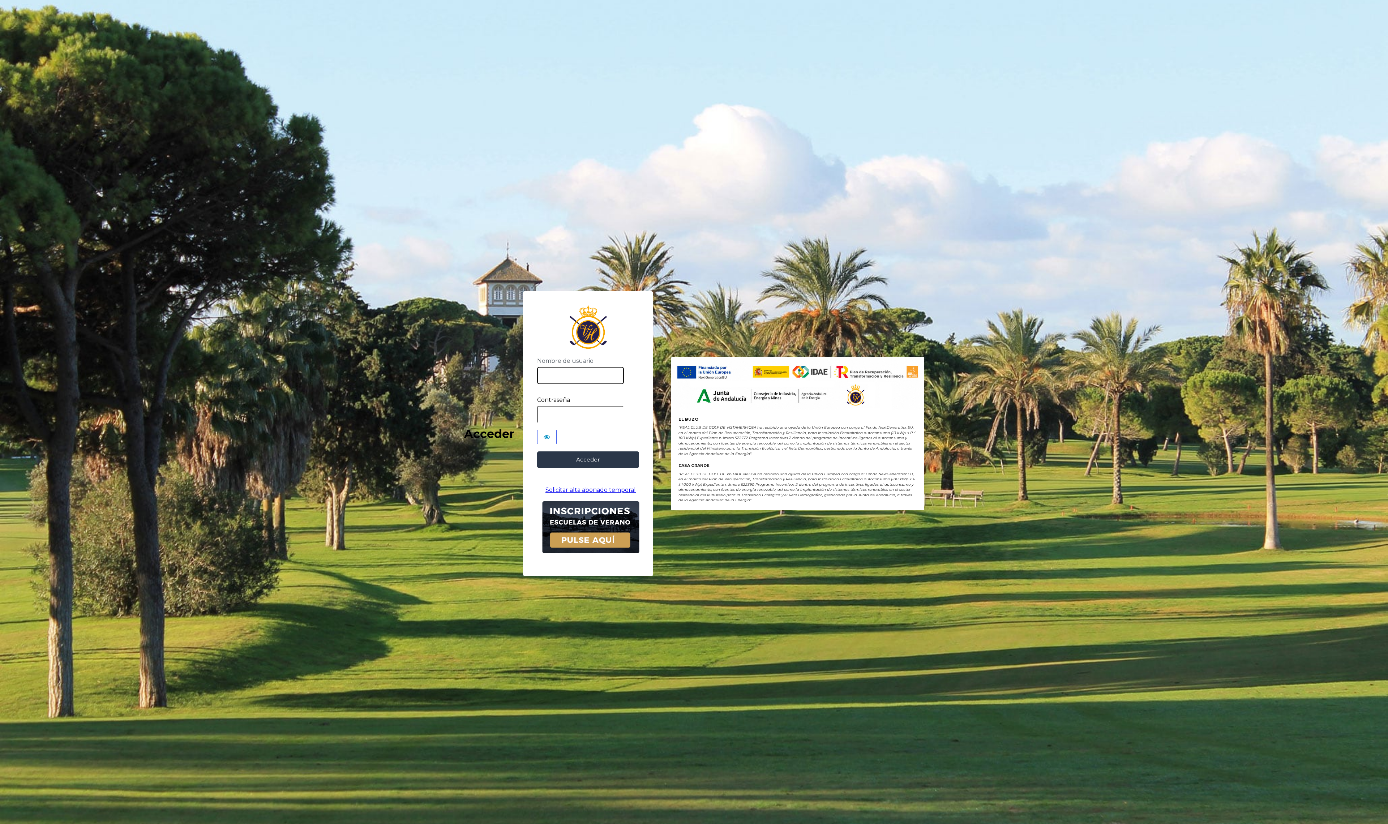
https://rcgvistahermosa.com (588, 327)
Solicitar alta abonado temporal (590, 489)
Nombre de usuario (565, 360)
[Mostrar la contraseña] (547, 437)
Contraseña (553, 399)
